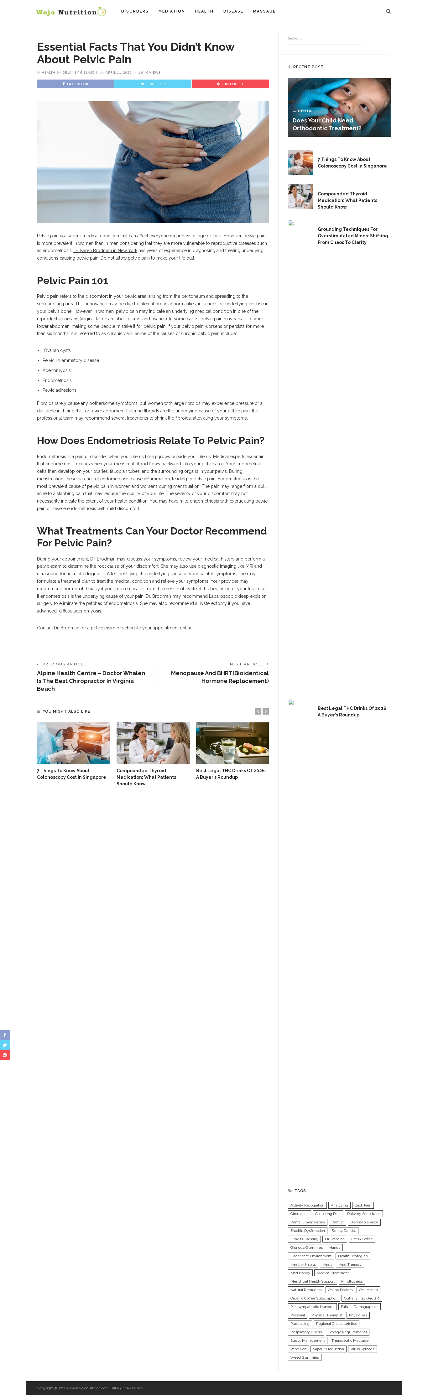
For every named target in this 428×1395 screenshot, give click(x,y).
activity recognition (307, 1205)
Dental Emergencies (307, 1222)
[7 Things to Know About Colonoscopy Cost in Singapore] (73, 743)
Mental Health (339, 222)
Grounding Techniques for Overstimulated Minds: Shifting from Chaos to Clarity (353, 236)
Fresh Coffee (362, 1239)
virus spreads (362, 1349)
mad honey (300, 1273)
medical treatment (333, 1273)
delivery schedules (363, 1214)
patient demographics (359, 1307)
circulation (299, 1214)
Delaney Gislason (80, 72)
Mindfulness (352, 1281)
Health (204, 11)
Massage (264, 11)
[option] (73, 751)
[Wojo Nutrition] (71, 10)
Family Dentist (343, 1230)
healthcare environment (310, 1256)
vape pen (298, 1349)
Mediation (172, 11)
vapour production (328, 1349)
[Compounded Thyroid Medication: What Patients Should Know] (153, 743)
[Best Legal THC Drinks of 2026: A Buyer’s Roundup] (232, 743)
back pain (363, 1205)
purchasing (300, 1323)
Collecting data (328, 1214)
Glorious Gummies (306, 1247)
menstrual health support (312, 1281)
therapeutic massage (349, 1340)
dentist (337, 1222)
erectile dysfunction (307, 1230)
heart (327, 1264)
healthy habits (303, 1264)
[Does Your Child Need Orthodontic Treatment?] (339, 107)
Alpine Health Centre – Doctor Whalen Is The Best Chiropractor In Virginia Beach (91, 681)
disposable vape (364, 1222)
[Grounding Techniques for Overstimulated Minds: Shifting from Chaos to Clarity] (300, 454)
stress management (307, 1340)
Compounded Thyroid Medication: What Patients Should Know (146, 777)
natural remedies (305, 1290)
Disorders (135, 11)
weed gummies (304, 1357)
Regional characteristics (336, 1323)
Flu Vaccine (335, 1239)
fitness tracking (304, 1239)
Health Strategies (353, 1256)
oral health (368, 1290)
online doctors (340, 1290)
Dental (306, 111)
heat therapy (350, 1264)
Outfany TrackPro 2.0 (362, 1298)
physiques (358, 1315)
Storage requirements (347, 1332)
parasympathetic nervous (312, 1307)
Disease (233, 11)
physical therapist (326, 1315)
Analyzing (339, 1205)
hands (334, 1247)
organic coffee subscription (313, 1298)
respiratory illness (306, 1332)
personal (297, 1315)
